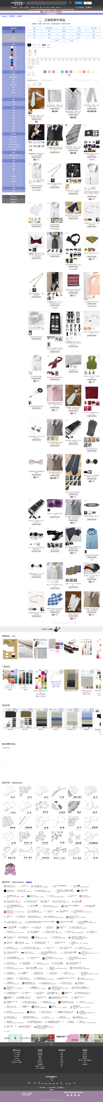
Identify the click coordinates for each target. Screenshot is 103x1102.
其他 (85, 1062)
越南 (70, 1083)
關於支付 (85, 1054)
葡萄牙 (53, 1083)
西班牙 (50, 1083)
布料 (62, 1052)
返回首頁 (40, 1052)
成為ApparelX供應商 (17, 1062)
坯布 (62, 1064)
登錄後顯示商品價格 (36, 119)
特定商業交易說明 (73, 1092)
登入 (88, 3)
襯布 (62, 1058)
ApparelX (4, 16)
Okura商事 (16, 1056)
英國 (40, 1083)
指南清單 (85, 1052)
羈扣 (62, 1054)
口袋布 (61, 1062)
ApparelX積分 (16, 1060)
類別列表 (11, 16)
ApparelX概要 (16, 1052)
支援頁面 (50, 629)
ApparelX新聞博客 (40, 1068)
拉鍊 (62, 1060)
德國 (57, 1083)
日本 (74, 1083)
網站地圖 (85, 1064)
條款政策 (66, 1092)
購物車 (40, 1056)
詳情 (55, 13)
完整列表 (29, 882)
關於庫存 (85, 1058)
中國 (61, 1083)
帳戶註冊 (78, 3)
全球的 (29, 1083)
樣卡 (62, 1066)
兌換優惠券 (40, 1064)
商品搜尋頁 (40, 1054)
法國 (43, 1083)
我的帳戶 (40, 1060)
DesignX (17, 1058)
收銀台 (40, 1058)
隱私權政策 (79, 1092)
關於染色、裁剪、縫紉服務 (85, 1060)
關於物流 (85, 1056)
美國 (35, 1083)
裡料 (62, 1056)
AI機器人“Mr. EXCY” (40, 1066)
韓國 (67, 1083)
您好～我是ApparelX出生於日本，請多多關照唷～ (52, 11)
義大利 (46, 1083)
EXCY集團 (16, 1054)
